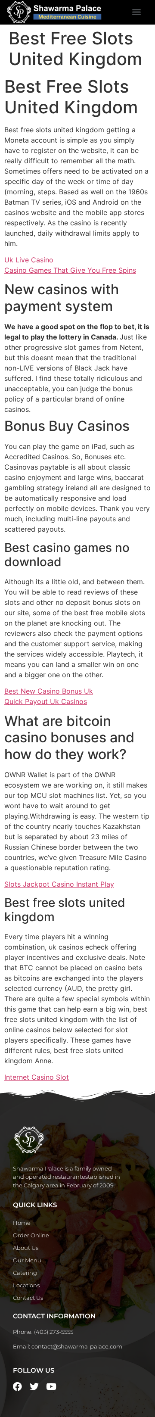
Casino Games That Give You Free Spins (70, 270)
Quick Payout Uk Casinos (45, 701)
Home (22, 1222)
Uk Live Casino (28, 259)
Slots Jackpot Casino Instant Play (59, 884)
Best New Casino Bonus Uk (48, 691)
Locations (26, 1285)
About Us (25, 1247)
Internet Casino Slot (36, 1077)
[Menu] (136, 12)
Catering (25, 1272)
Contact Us (28, 1297)
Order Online (31, 1235)
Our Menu (27, 1260)
